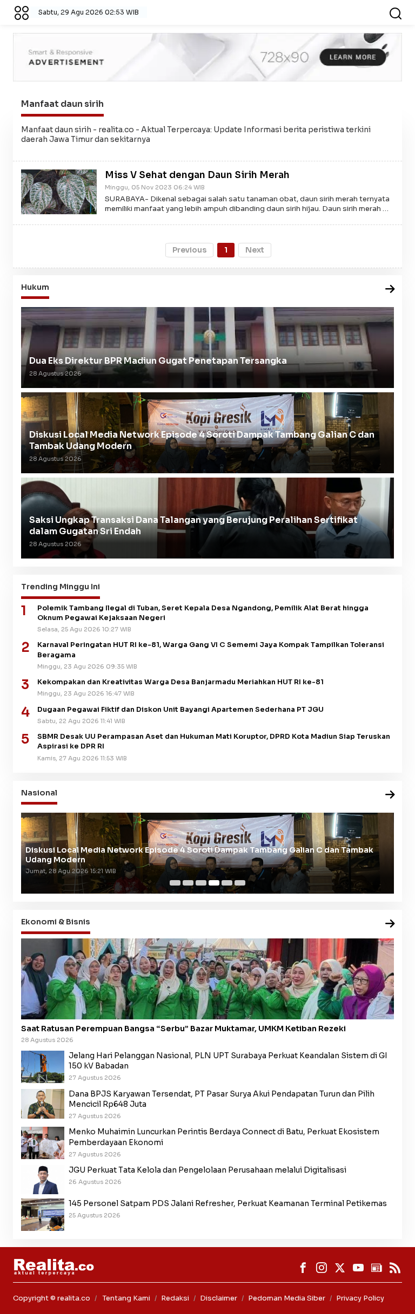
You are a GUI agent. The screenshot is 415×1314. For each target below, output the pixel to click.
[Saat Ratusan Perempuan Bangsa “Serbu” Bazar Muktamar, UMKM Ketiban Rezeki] (207, 978)
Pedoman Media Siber (286, 1298)
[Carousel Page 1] (175, 883)
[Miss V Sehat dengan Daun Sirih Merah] (59, 191)
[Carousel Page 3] (201, 883)
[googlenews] (377, 1268)
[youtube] (358, 1268)
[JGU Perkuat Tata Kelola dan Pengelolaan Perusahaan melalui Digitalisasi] (42, 1179)
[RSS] (395, 1268)
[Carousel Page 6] (240, 883)
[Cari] (395, 12)
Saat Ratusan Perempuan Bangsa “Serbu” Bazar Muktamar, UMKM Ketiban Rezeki (183, 1028)
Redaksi (175, 1298)
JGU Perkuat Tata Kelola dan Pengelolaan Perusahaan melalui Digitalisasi (207, 1170)
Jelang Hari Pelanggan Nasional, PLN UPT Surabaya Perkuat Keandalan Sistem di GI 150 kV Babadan (228, 1061)
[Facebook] (303, 1268)
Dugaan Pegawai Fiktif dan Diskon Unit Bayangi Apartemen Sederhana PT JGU (180, 709)
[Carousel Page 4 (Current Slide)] (214, 883)
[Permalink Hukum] (390, 289)
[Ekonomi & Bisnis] (390, 924)
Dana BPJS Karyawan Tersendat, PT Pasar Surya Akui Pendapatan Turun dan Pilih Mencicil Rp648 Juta (221, 1099)
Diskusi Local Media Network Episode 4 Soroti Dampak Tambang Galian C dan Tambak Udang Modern (199, 854)
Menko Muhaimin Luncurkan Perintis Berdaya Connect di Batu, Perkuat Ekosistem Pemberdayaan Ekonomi (224, 1137)
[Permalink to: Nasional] (390, 795)
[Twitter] (340, 1268)
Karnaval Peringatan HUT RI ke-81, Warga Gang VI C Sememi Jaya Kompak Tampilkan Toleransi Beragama (210, 650)
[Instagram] (321, 1268)
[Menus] (21, 12)
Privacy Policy (360, 1298)
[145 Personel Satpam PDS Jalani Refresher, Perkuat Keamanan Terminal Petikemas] (42, 1213)
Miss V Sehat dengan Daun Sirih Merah (197, 175)
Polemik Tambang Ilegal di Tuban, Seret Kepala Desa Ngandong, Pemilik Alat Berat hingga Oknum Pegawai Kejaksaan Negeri (203, 613)
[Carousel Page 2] (188, 883)
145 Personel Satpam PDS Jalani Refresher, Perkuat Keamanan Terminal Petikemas (228, 1203)
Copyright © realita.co (51, 1298)
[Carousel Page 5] (227, 883)
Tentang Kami (126, 1298)
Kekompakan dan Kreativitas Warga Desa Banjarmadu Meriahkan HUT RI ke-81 (180, 682)
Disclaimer (218, 1298)
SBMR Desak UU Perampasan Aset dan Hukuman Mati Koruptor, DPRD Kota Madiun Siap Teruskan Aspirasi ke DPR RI (213, 741)
